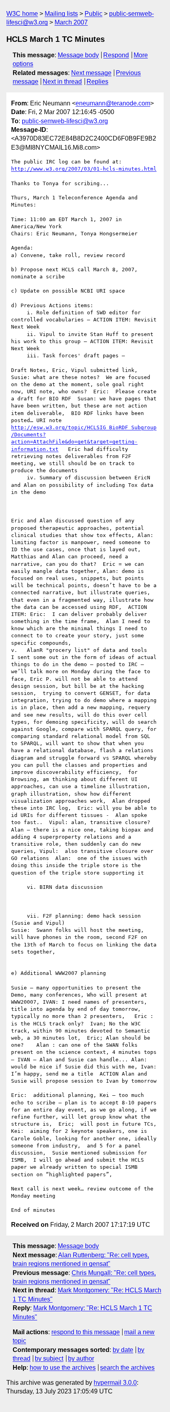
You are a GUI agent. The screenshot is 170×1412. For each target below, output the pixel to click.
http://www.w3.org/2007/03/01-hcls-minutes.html (84, 169)
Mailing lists (61, 13)
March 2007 (71, 22)
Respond (116, 55)
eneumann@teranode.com (113, 103)
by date (123, 1349)
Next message (91, 72)
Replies (97, 81)
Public (93, 13)
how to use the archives (63, 1367)
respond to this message (85, 1332)
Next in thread (62, 81)
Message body (78, 55)
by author (81, 1358)
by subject (49, 1358)
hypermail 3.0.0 (115, 1382)
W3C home (22, 13)
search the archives (127, 1367)
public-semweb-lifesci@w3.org (65, 121)
